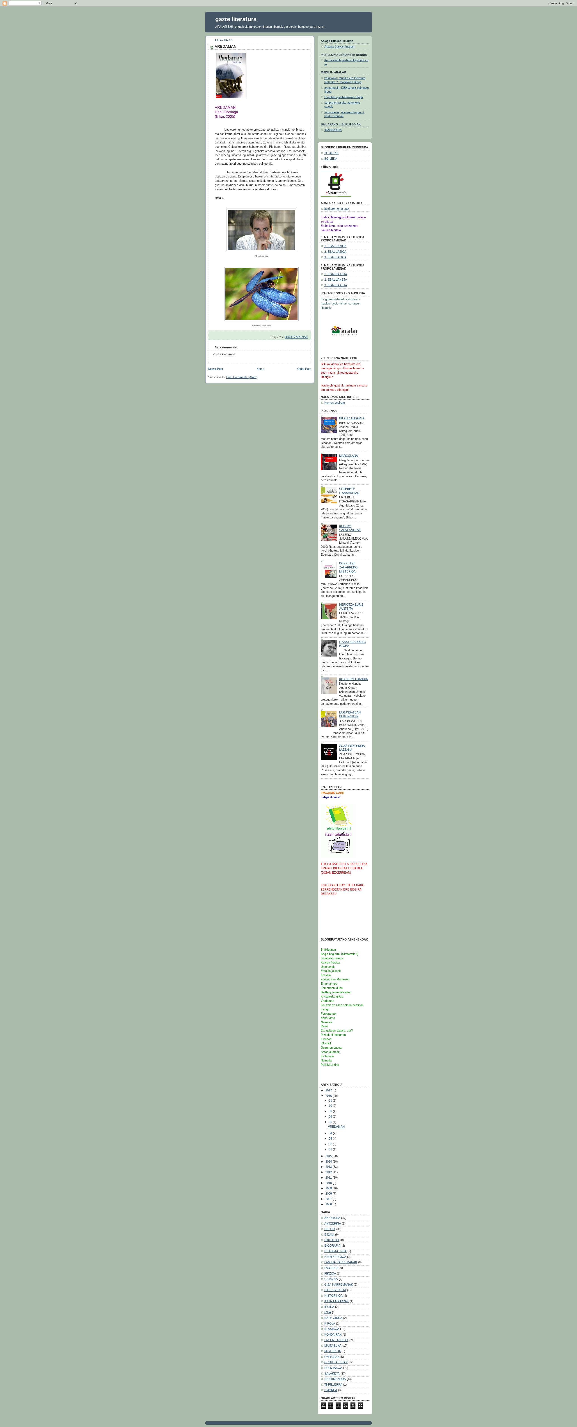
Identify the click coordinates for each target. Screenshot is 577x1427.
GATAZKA (331, 1279)
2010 (329, 1183)
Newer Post (215, 368)
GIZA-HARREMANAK (338, 1284)
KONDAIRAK (333, 1334)
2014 (329, 1161)
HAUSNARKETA (335, 1290)
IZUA (327, 1312)
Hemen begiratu (334, 402)
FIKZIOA (330, 1273)
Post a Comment (224, 354)
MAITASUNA (332, 1345)
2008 (329, 1193)
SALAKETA (332, 1373)
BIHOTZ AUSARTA (351, 418)
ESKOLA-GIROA (335, 1251)
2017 (329, 1090)
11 (331, 1100)
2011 (329, 1177)
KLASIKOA (331, 1329)
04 (331, 1133)
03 (331, 1138)
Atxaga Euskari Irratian (339, 46)
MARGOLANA (348, 455)
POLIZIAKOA (333, 1368)
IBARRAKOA (333, 130)
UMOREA (330, 1390)
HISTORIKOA (333, 1295)
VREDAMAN (336, 1126)
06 (331, 1116)
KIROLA (329, 1323)
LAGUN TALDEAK (336, 1340)
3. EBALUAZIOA (335, 257)
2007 (329, 1199)
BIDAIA (329, 1234)
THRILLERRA (333, 1384)
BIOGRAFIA (332, 1245)
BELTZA (329, 1229)
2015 (329, 1156)
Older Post (304, 368)
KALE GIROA (333, 1318)
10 (331, 1105)
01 (331, 1149)
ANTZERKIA (332, 1223)
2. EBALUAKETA (335, 279)
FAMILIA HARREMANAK (340, 1262)
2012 (329, 1172)
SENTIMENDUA (335, 1379)
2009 (329, 1188)
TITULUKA (331, 153)
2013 (329, 1166)
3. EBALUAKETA (335, 285)
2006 (329, 1204)
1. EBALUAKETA (335, 274)
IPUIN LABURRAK (336, 1301)
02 (331, 1144)
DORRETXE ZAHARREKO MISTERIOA (348, 567)
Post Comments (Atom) (241, 377)
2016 (329, 1096)
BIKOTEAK (331, 1240)
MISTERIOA (332, 1351)
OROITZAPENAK (296, 337)
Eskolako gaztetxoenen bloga (343, 97)
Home (260, 368)
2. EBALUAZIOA (335, 251)
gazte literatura (235, 19)
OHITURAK (331, 1357)
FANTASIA (331, 1268)
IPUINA (329, 1307)
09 (331, 1111)
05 (331, 1122)
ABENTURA (332, 1218)
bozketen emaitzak (336, 208)
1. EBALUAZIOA (335, 246)
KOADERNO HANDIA (353, 679)
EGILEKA (330, 158)
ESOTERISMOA (335, 1257)
